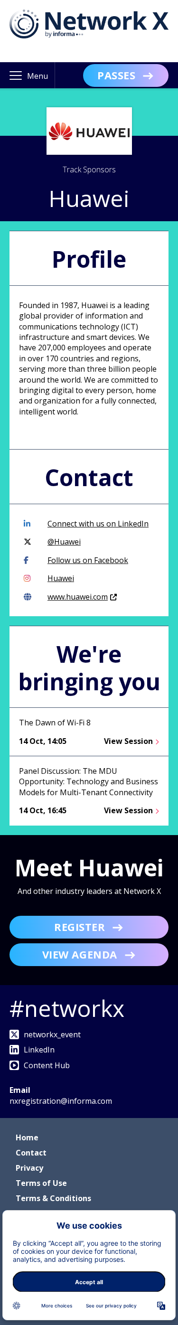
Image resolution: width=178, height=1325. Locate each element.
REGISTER (79, 927)
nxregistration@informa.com (60, 1101)
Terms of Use (41, 1183)
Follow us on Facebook (87, 560)
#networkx (66, 1008)
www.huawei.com (77, 597)
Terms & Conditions (53, 1198)
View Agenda (79, 954)
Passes (116, 75)
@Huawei (64, 541)
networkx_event (52, 1034)
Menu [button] (37, 76)
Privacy (29, 1168)
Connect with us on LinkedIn (98, 523)
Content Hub (47, 1065)
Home (27, 1137)
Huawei (60, 578)
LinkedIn (39, 1049)
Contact (31, 1152)
